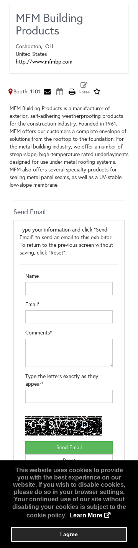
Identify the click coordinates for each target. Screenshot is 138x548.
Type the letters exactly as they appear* (61, 380)
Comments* (38, 332)
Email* (32, 304)
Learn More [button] (85, 515)
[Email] (47, 91)
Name (32, 276)
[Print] (71, 91)
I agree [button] (69, 534)
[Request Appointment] (59, 91)
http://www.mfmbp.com (44, 62)
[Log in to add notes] (84, 88)
